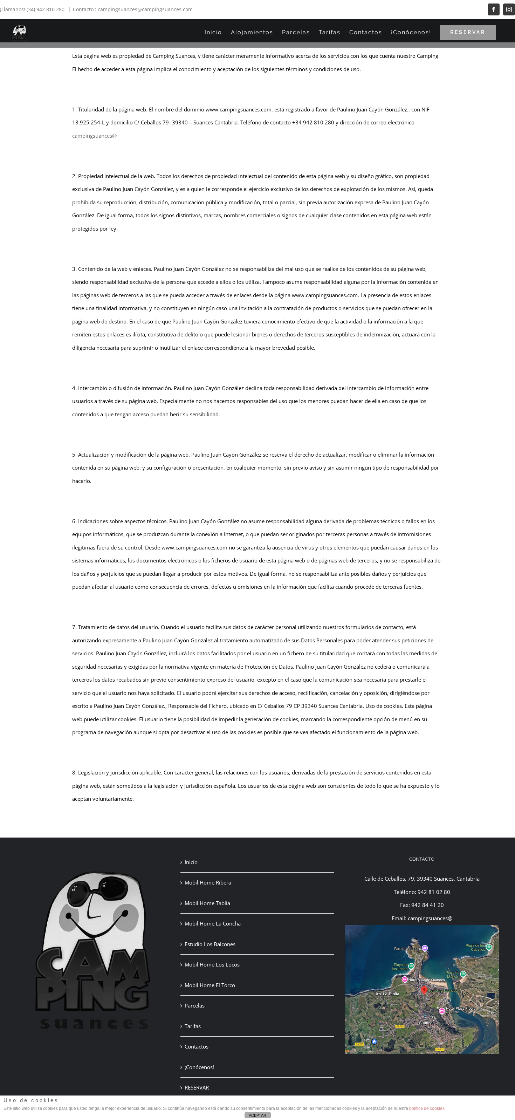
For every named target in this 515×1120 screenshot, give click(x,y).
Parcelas (195, 1005)
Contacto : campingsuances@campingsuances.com (133, 9)
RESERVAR (197, 1087)
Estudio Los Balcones (210, 944)
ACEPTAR (257, 1115)
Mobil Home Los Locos (212, 964)
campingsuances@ (94, 135)
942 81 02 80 (434, 891)
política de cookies (427, 1108)
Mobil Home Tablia (207, 903)
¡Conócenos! (199, 1067)
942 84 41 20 (427, 904)
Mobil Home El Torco (210, 985)
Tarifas (193, 1026)
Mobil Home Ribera (208, 882)
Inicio (191, 862)
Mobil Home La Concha (213, 923)
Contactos (196, 1046)
